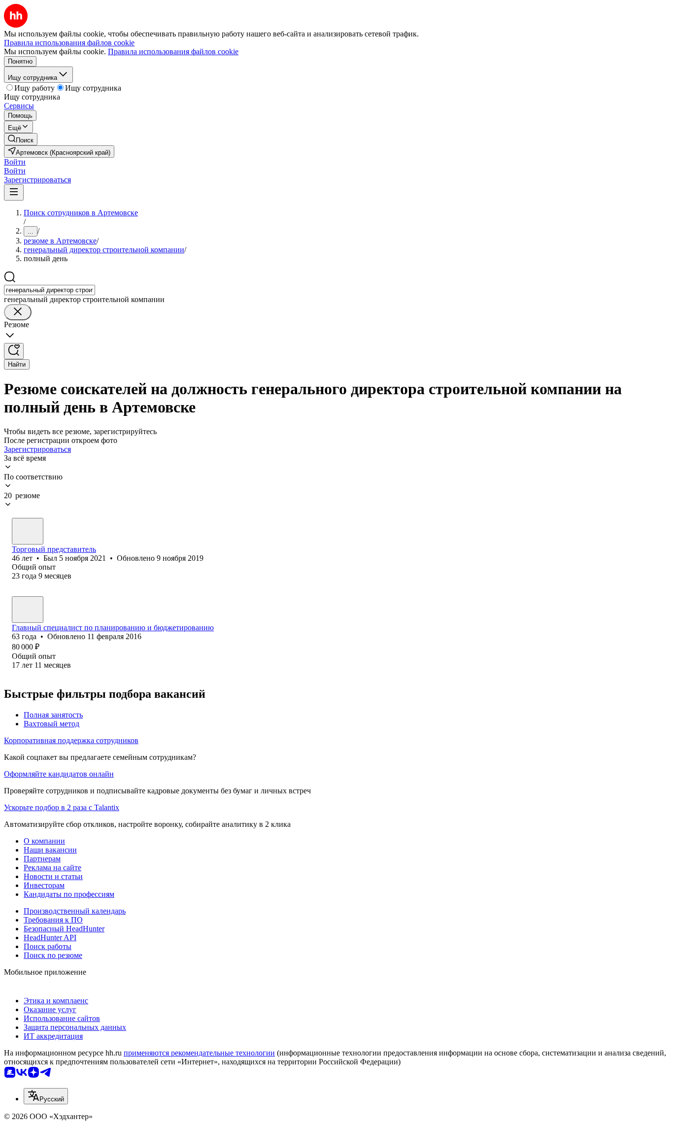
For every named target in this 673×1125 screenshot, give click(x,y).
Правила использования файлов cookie (173, 51)
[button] (15, 162)
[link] (20, 139)
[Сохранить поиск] (14, 351)
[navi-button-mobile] (14, 192)
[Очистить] (18, 312)
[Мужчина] (27, 531)
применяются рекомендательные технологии (199, 1053)
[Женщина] (27, 609)
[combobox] (49, 290)
